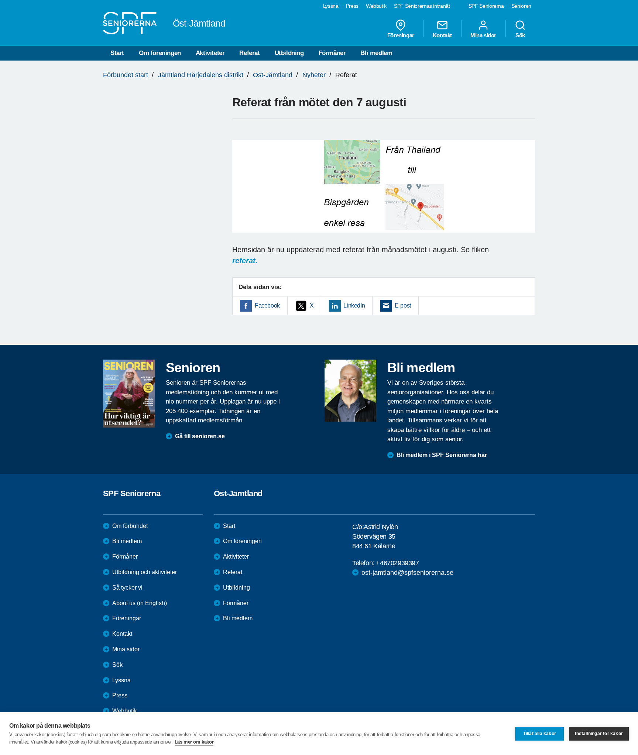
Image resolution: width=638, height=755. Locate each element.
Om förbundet (130, 526)
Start (117, 52)
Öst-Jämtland (272, 75)
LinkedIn (354, 305)
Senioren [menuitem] (521, 6)
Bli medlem (376, 52)
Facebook (267, 305)
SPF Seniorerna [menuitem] (486, 6)
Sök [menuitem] (520, 35)
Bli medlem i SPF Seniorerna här (442, 455)
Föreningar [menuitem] (400, 35)
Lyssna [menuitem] (331, 6)
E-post (403, 305)
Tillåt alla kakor (539, 733)
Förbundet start (125, 75)
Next (527, 193)
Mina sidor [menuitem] (483, 35)
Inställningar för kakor (599, 733)
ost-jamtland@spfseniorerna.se (407, 572)
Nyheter (314, 75)
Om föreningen (160, 52)
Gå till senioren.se (200, 436)
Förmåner (332, 52)
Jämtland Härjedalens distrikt (200, 75)
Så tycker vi (127, 587)
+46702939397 (397, 563)
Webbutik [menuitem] (376, 6)
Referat (249, 52)
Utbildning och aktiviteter (144, 572)
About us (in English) (139, 603)
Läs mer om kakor (194, 742)
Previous (241, 193)
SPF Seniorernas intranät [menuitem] (422, 6)
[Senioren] (129, 394)
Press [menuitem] (352, 6)
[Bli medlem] (350, 391)
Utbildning (289, 52)
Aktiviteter (210, 52)
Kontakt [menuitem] (442, 35)
